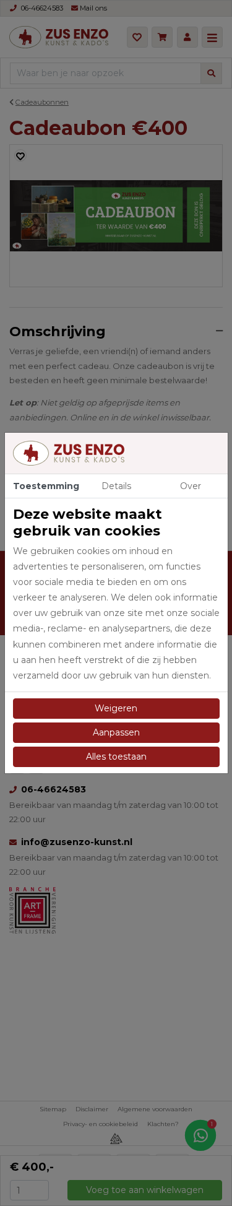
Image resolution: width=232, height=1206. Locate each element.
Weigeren (116, 708)
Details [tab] (116, 486)
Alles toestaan (116, 756)
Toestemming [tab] (46, 486)
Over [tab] (190, 486)
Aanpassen (116, 732)
